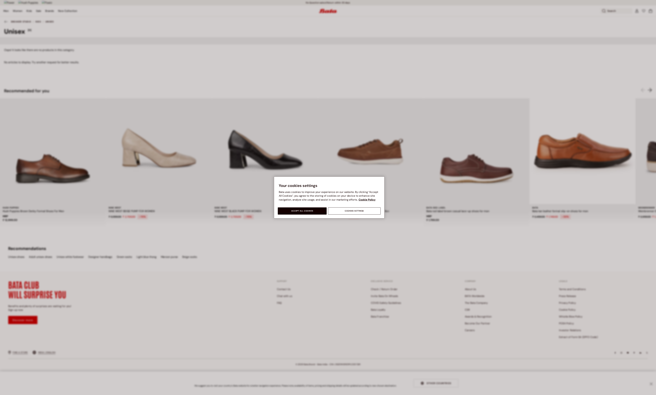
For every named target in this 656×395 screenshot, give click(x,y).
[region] (329, 197)
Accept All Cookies (302, 211)
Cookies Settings (354, 211)
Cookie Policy (367, 199)
